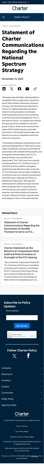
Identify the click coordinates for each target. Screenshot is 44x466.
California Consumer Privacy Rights (22, 437)
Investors (6, 380)
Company (6, 367)
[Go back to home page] (22, 414)
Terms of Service (22, 426)
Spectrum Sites (8, 405)
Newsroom (6, 374)
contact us (34, 456)
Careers (5, 386)
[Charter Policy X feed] (15, 356)
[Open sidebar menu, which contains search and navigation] (4, 17)
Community (7, 392)
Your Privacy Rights (22, 431)
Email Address (12, 310)
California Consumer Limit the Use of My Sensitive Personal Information (22, 449)
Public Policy (7, 398)
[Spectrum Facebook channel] (29, 356)
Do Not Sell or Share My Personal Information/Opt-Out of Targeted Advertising (22, 443)
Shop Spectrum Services (14, 2)
